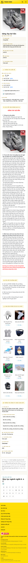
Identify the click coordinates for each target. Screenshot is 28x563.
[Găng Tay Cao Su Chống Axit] (8, 368)
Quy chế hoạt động (5, 513)
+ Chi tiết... (7, 325)
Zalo (12, 78)
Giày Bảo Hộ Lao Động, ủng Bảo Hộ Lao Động (13, 425)
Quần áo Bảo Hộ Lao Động (9, 416)
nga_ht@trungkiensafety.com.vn (10, 80)
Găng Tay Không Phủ (19, 392)
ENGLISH (3, 529)
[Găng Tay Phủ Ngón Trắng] (19, 368)
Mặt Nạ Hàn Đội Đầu (8, 392)
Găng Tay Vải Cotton (19, 321)
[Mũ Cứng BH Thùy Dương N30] (8, 315)
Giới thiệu (3, 505)
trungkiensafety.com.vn (9, 93)
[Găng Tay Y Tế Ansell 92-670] (8, 350)
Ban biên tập (4, 508)
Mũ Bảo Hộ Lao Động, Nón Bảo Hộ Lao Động (13, 429)
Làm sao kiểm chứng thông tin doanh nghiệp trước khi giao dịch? (13, 297)
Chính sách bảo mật (5, 516)
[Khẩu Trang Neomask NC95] (19, 332)
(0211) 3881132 (6, 85)
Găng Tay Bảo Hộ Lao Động (9, 422)
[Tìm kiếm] (22, 2)
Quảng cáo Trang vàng (6, 521)
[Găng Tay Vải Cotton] (19, 315)
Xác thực (3, 510)
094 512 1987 (6, 78)
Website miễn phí (5, 524)
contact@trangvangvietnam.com (7, 559)
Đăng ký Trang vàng (5, 519)
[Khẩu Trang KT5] (19, 350)
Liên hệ (2, 527)
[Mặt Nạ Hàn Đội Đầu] (8, 386)
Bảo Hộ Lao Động (7, 419)
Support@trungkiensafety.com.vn (12, 90)
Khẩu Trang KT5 (19, 357)
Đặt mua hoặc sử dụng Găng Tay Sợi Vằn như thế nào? (14, 292)
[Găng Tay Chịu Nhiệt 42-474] (8, 333)
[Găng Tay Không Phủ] (19, 386)
